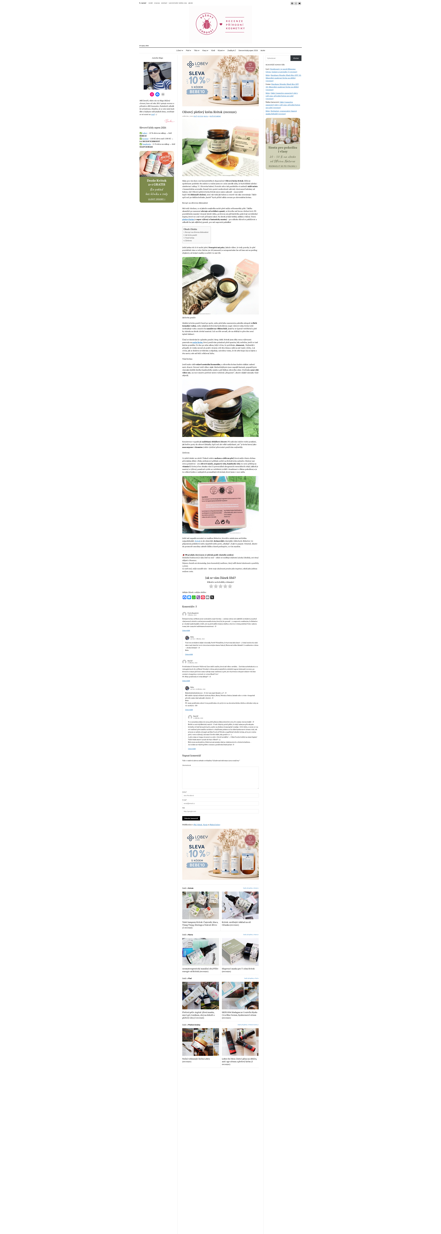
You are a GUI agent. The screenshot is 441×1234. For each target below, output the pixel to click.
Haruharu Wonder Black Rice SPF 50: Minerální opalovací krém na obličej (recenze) (283, 78)
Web (183, 808)
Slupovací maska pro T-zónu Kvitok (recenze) (238, 970)
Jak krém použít (191, 235)
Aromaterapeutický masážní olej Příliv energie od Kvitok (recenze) (200, 970)
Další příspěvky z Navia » (251, 934)
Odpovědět (186, 630)
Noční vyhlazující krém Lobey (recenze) (196, 1060)
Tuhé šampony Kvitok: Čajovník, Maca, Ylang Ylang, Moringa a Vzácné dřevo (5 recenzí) (200, 925)
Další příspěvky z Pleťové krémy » (248, 1025)
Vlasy (204, 50)
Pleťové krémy (215, 116)
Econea (145, 138)
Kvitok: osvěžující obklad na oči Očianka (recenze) (236, 923)
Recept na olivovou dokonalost (196, 232)
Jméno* (184, 792)
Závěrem (188, 240)
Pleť (187, 50)
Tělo (196, 50)
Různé (220, 50)
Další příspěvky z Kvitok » (251, 888)
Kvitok (200, 116)
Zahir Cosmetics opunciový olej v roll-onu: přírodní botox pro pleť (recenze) (282, 96)
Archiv (190, 3)
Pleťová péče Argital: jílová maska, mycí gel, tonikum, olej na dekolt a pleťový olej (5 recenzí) (198, 1015)
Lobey (144, 133)
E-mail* (184, 800)
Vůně (213, 50)
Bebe (268, 75)
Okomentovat (186, 765)
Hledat (296, 58)
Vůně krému (189, 238)
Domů (151, 3)
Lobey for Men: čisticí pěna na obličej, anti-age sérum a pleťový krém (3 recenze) (239, 1061)
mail (153, 114)
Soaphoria (146, 144)
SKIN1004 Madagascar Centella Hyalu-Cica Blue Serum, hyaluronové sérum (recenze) (240, 1015)
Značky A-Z (231, 50)
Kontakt (164, 3)
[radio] (211, 586)
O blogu (157, 3)
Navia (206, 116)
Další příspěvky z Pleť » (251, 978)
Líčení (178, 50)
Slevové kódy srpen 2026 (178, 3)
